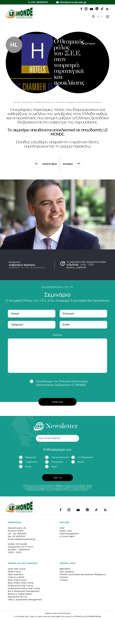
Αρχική (17, 102)
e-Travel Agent (67, 536)
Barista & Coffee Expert (20, 594)
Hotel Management (69, 534)
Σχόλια (57, 335)
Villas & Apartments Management (25, 600)
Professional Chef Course (20, 586)
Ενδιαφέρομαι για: (57, 449)
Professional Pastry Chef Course (24, 588)
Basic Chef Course (17, 580)
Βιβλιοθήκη (65, 569)
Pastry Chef (66, 531)
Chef (62, 528)
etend (77, 616)
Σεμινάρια (27, 102)
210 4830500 (39, 2)
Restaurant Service (17, 597)
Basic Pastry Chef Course (21, 583)
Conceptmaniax (93, 616)
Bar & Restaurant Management (23, 591)
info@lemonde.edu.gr (73, 2)
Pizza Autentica (15, 574)
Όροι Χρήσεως (67, 572)
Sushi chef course (17, 569)
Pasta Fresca (14, 572)
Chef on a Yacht (16, 577)
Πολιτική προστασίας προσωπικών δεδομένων (83, 574)
